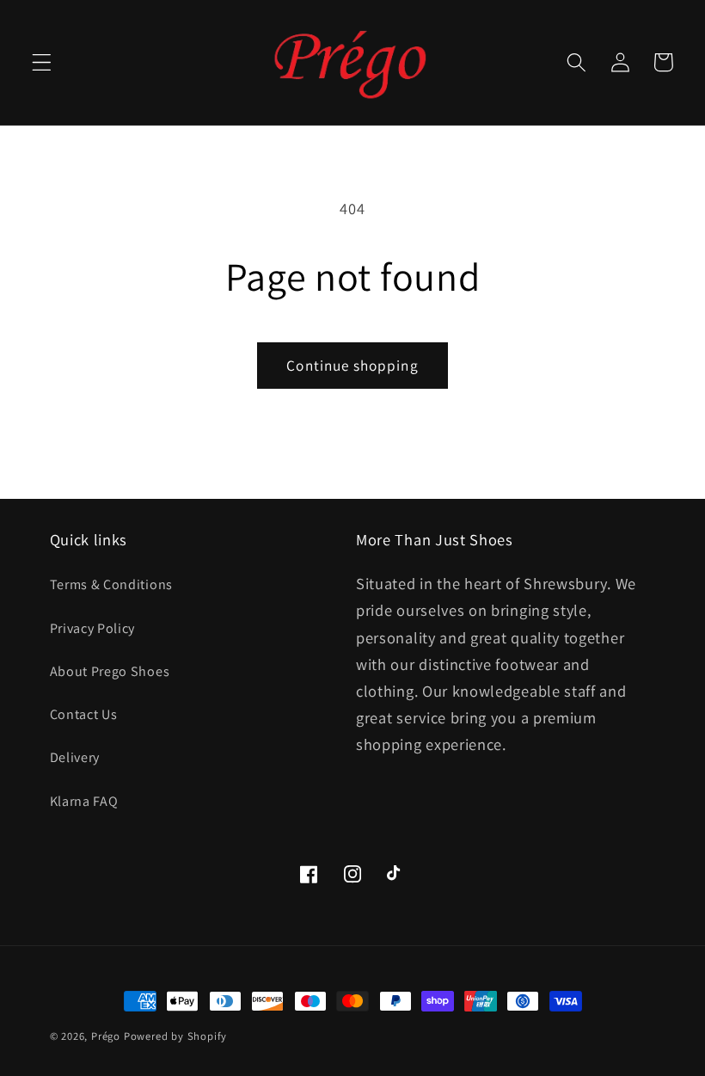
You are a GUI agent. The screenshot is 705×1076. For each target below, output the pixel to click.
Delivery (75, 757)
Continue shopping (352, 365)
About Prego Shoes (110, 671)
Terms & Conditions (111, 584)
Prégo (105, 1036)
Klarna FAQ (84, 801)
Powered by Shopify (176, 1036)
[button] (42, 62)
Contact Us (84, 714)
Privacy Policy (93, 628)
